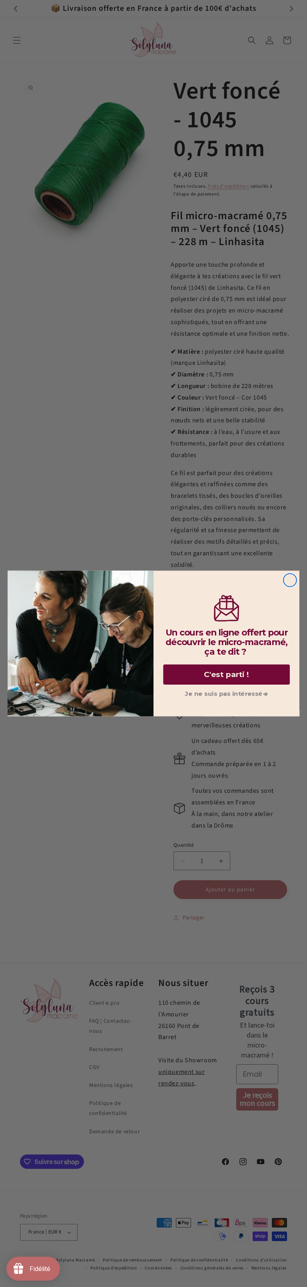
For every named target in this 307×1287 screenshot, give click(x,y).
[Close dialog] (290, 580)
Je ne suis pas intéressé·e (226, 693)
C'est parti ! (226, 674)
